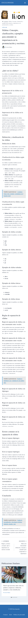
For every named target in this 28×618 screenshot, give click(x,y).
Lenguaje (4, 27)
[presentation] (14, 574)
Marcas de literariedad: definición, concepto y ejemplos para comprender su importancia (20, 547)
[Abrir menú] (25, 3)
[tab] (11, 597)
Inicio (10, 614)
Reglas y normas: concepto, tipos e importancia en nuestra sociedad (6, 545)
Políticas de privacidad (19, 614)
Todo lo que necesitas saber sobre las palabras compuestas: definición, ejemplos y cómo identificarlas (13, 588)
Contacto (5, 614)
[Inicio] (2, 21)
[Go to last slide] (4, 581)
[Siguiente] (24, 581)
